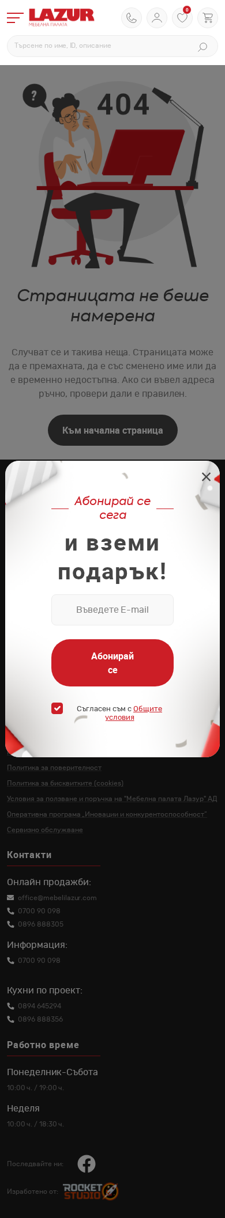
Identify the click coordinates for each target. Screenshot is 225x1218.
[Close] (206, 478)
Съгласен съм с (119, 713)
